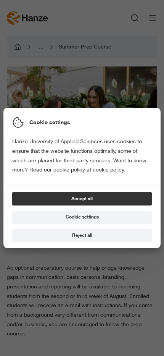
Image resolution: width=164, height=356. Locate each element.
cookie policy (108, 170)
